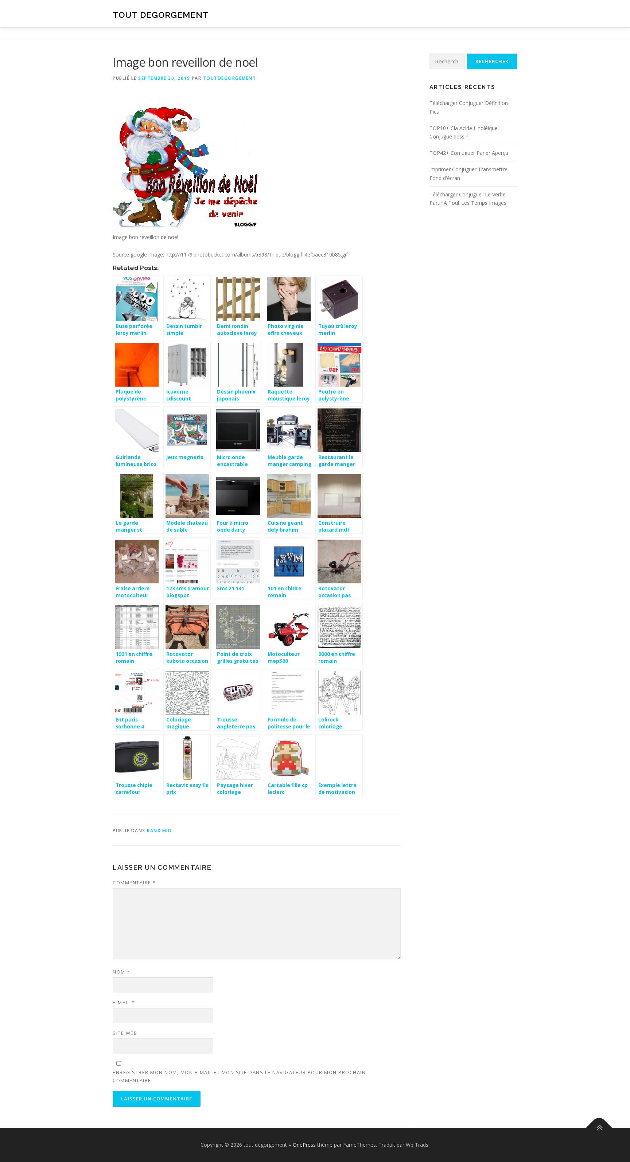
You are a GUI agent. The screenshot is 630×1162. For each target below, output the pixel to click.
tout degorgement (161, 15)
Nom (121, 972)
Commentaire (134, 882)
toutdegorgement (229, 78)
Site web (125, 1033)
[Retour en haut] (599, 1128)
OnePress (304, 1144)
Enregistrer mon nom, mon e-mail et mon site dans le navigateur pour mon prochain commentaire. (239, 1076)
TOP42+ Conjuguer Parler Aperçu (468, 152)
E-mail (124, 1002)
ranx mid (159, 831)
